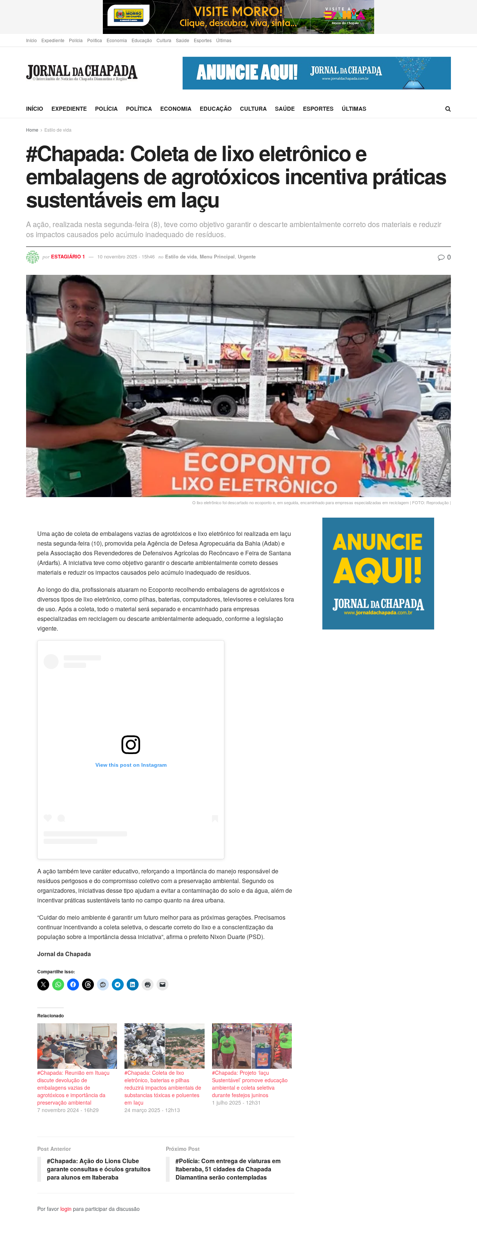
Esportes (203, 40)
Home (32, 129)
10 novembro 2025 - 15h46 (126, 256)
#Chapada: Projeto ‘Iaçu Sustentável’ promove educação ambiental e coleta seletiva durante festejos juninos (250, 1084)
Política (94, 40)
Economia (117, 40)
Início (31, 40)
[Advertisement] (386, 942)
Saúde (182, 40)
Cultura (164, 40)
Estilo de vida (58, 129)
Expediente (52, 40)
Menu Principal (217, 256)
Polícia (76, 40)
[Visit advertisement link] (238, 17)
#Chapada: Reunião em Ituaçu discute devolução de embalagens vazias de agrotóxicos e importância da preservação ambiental (73, 1087)
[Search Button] (448, 108)
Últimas (223, 40)
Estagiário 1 (68, 256)
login (66, 1208)
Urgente (247, 256)
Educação (142, 40)
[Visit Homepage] (82, 73)
